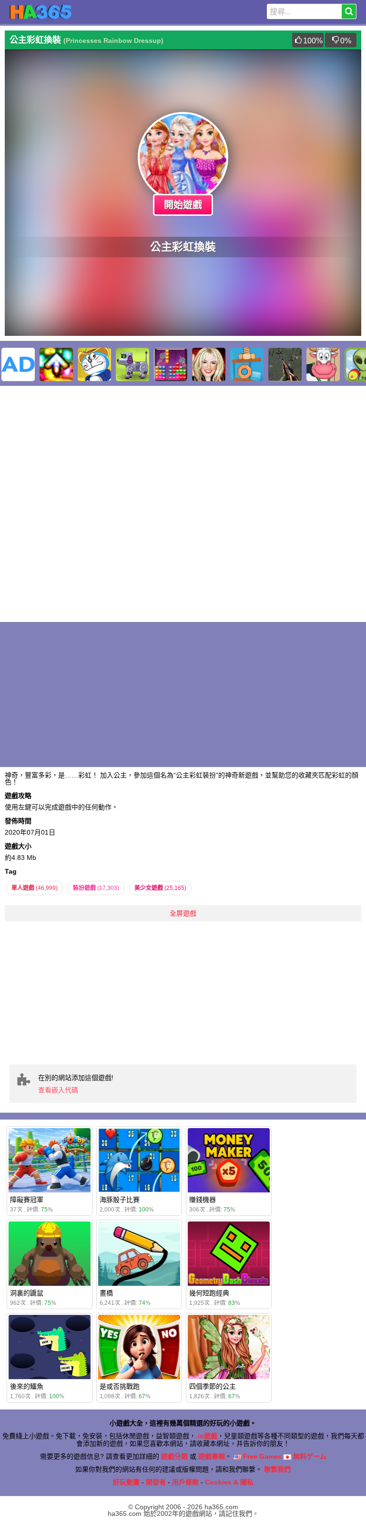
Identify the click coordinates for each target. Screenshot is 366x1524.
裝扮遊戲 (96, 888)
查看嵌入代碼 (58, 1090)
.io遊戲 (206, 1436)
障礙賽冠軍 (26, 1199)
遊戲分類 (174, 1456)
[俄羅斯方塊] (170, 364)
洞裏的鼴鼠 (26, 1293)
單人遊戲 (34, 888)
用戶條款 (185, 1482)
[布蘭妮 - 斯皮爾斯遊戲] (208, 364)
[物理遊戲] (247, 364)
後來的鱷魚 (26, 1386)
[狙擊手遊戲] (285, 364)
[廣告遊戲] (18, 364)
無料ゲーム (308, 1456)
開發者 (156, 1482)
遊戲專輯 (211, 1456)
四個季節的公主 (212, 1386)
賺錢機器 (202, 1199)
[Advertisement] (183, 993)
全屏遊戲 (183, 913)
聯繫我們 (277, 1469)
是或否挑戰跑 (120, 1386)
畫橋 (106, 1293)
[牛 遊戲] (323, 364)
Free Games (261, 1456)
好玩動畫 (126, 1482)
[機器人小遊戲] (132, 364)
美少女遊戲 (160, 888)
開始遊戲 (183, 205)
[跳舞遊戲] (56, 364)
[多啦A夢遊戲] (94, 364)
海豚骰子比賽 (120, 1199)
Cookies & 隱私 (229, 1482)
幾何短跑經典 (209, 1293)
